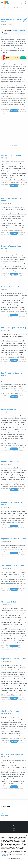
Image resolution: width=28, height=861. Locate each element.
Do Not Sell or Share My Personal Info (14, 858)
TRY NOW (23, 58)
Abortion (2, 810)
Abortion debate (4, 815)
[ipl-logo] (6, 3)
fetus (21, 89)
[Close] (26, 835)
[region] (14, 847)
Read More (14, 185)
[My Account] (25, 2)
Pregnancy (3, 811)
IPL (2, 6)
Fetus (2, 813)
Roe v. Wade (3, 818)
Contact (14, 830)
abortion (8, 75)
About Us (13, 828)
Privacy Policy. (5, 855)
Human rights (3, 817)
